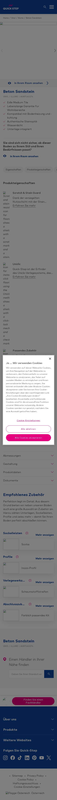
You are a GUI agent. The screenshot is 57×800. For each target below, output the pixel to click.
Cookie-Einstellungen (28, 420)
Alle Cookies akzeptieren (28, 437)
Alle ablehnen (28, 429)
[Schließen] (50, 358)
